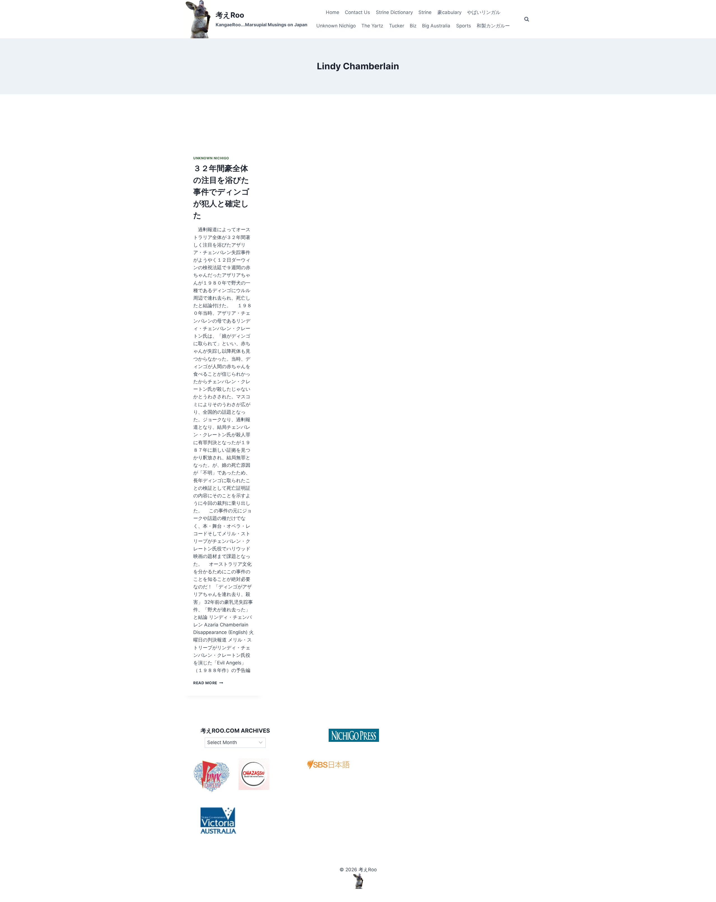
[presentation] (223, 120)
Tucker (396, 26)
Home (332, 12)
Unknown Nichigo (336, 26)
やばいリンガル (483, 12)
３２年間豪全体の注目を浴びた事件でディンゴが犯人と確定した (221, 192)
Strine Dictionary (394, 12)
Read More (208, 683)
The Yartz (372, 26)
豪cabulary (449, 12)
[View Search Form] (527, 19)
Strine (425, 12)
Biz (413, 26)
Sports (463, 26)
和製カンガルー (493, 26)
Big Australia (436, 26)
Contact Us (357, 12)
